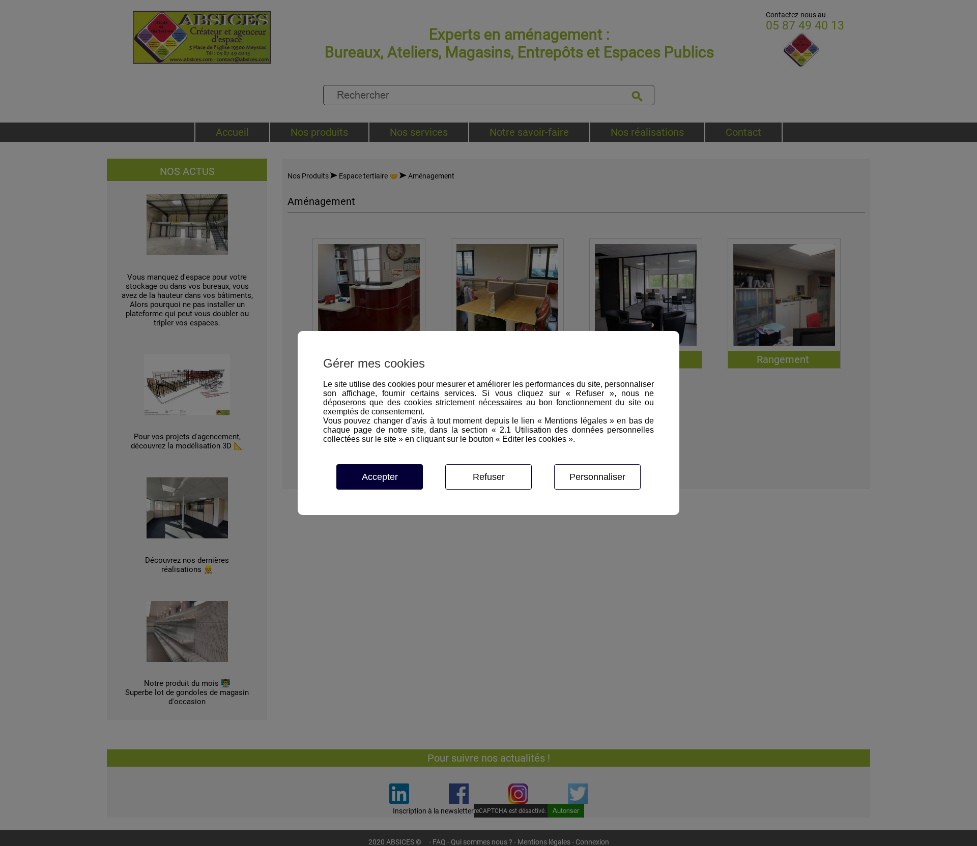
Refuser (489, 477)
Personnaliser (597, 477)
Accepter (380, 477)
